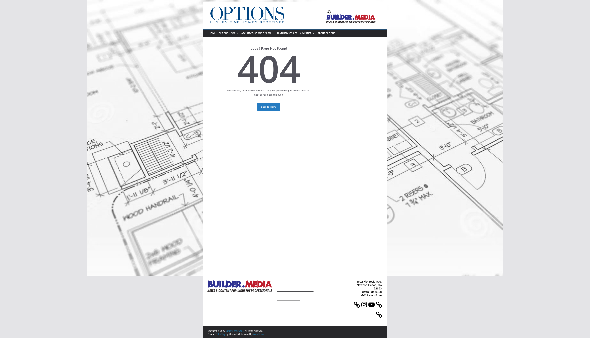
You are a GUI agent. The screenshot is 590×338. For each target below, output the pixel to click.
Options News (227, 33)
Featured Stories (287, 33)
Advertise (305, 33)
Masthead (307, 285)
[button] (236, 33)
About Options (326, 33)
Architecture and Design (256, 33)
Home (212, 33)
